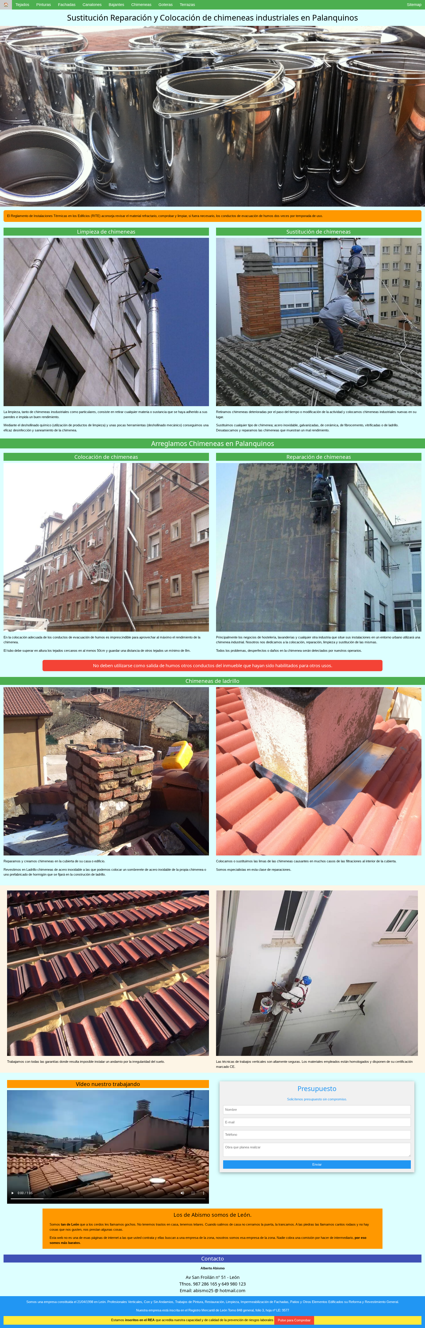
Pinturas (43, 4)
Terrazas (187, 4)
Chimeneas (141, 4)
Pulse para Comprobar (294, 1320)
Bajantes (116, 4)
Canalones (92, 4)
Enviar (317, 1164)
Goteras (165, 4)
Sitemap (414, 4)
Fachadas (66, 4)
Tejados (22, 4)
